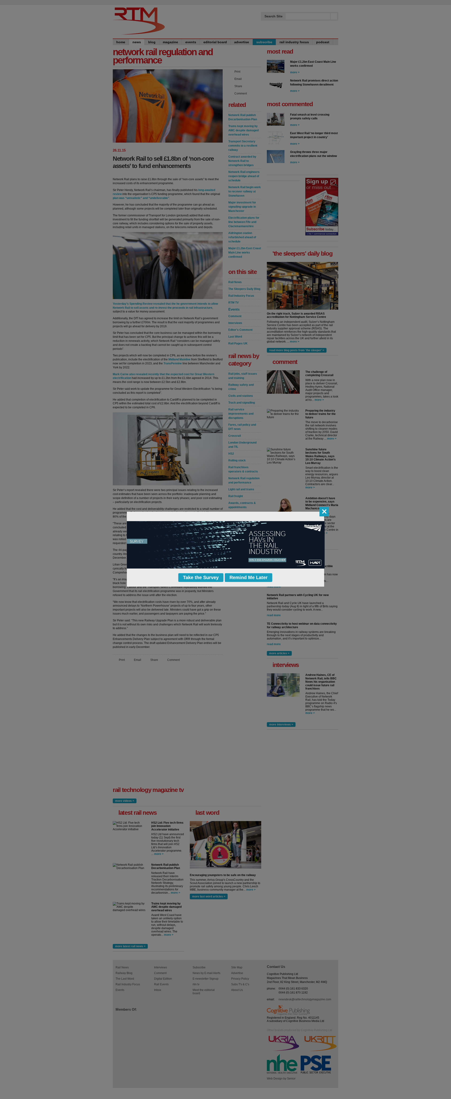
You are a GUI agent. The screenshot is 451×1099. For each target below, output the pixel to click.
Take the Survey (201, 577)
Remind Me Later (248, 577)
